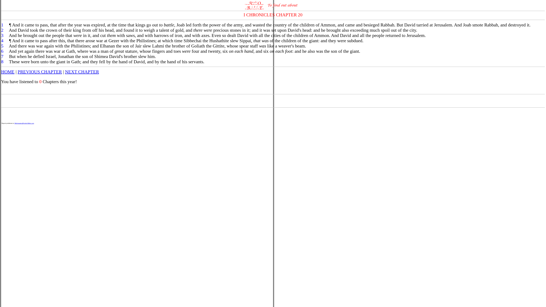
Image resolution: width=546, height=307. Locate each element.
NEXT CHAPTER (82, 71)
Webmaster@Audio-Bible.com (24, 123)
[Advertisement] (273, 101)
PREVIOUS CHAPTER (40, 71)
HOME (8, 71)
